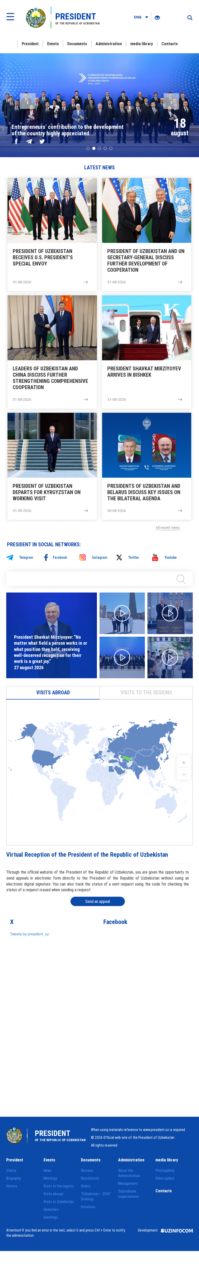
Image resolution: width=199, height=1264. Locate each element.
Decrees (87, 1170)
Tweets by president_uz (29, 933)
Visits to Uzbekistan (59, 1201)
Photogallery (164, 1170)
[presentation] (27, 101)
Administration (109, 43)
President (30, 43)
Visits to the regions (146, 692)
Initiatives (88, 1207)
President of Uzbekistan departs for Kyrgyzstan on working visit (47, 492)
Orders (85, 1186)
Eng (138, 17)
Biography (13, 1178)
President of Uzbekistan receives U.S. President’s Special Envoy (43, 257)
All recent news (168, 527)
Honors (11, 1186)
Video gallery (164, 1178)
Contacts (169, 43)
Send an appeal (97, 901)
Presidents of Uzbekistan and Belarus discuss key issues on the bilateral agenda (143, 492)
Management (128, 1183)
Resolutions (90, 1178)
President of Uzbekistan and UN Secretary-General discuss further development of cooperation (145, 260)
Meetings (50, 1178)
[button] (88, 148)
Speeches (51, 1209)
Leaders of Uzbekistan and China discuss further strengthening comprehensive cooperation (50, 377)
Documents (77, 43)
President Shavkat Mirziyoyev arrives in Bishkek (144, 371)
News (48, 1170)
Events (53, 43)
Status (11, 1170)
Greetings (51, 1217)
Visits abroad (53, 692)
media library (141, 43)
